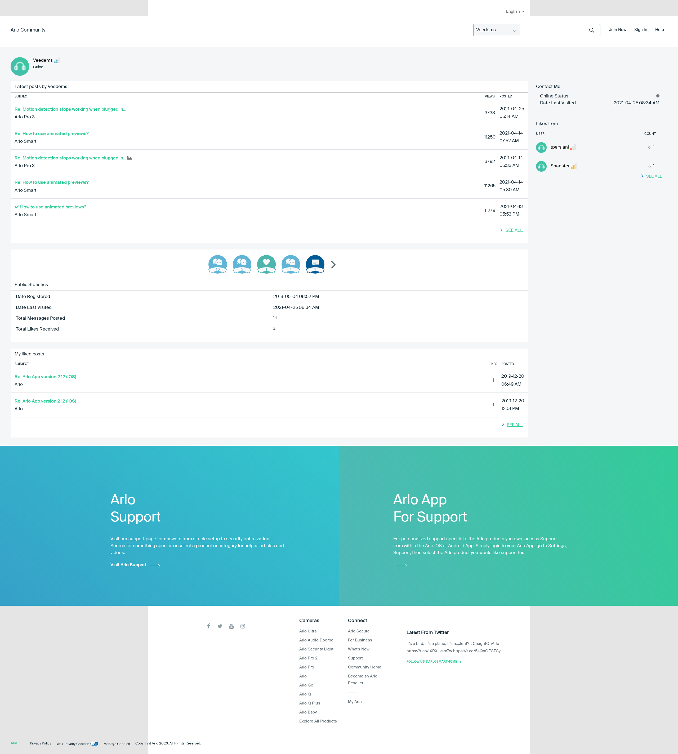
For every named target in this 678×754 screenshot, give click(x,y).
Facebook (208, 626)
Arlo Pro (306, 667)
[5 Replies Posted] (242, 264)
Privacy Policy (40, 743)
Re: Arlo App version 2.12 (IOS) (45, 377)
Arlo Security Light (316, 649)
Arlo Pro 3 (25, 117)
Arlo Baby (308, 712)
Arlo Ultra (307, 631)
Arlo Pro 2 (308, 658)
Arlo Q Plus (309, 703)
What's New (358, 649)
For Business (360, 640)
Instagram (242, 626)
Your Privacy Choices (72, 744)
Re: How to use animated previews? (52, 134)
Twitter (220, 626)
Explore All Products (318, 721)
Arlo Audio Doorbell (317, 640)
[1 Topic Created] (315, 264)
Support (355, 658)
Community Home (364, 667)
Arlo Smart (26, 141)
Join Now (617, 30)
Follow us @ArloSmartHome (432, 661)
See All (514, 230)
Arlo (19, 384)
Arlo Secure (359, 631)
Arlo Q (305, 694)
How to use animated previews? (53, 207)
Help (659, 30)
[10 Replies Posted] (217, 264)
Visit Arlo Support (128, 565)
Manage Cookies (117, 744)
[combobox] (560, 30)
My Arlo (156, 3)
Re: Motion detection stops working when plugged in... (70, 109)
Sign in (640, 30)
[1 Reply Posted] (290, 264)
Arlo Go (306, 685)
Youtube (231, 626)
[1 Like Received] (266, 264)
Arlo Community (28, 30)
